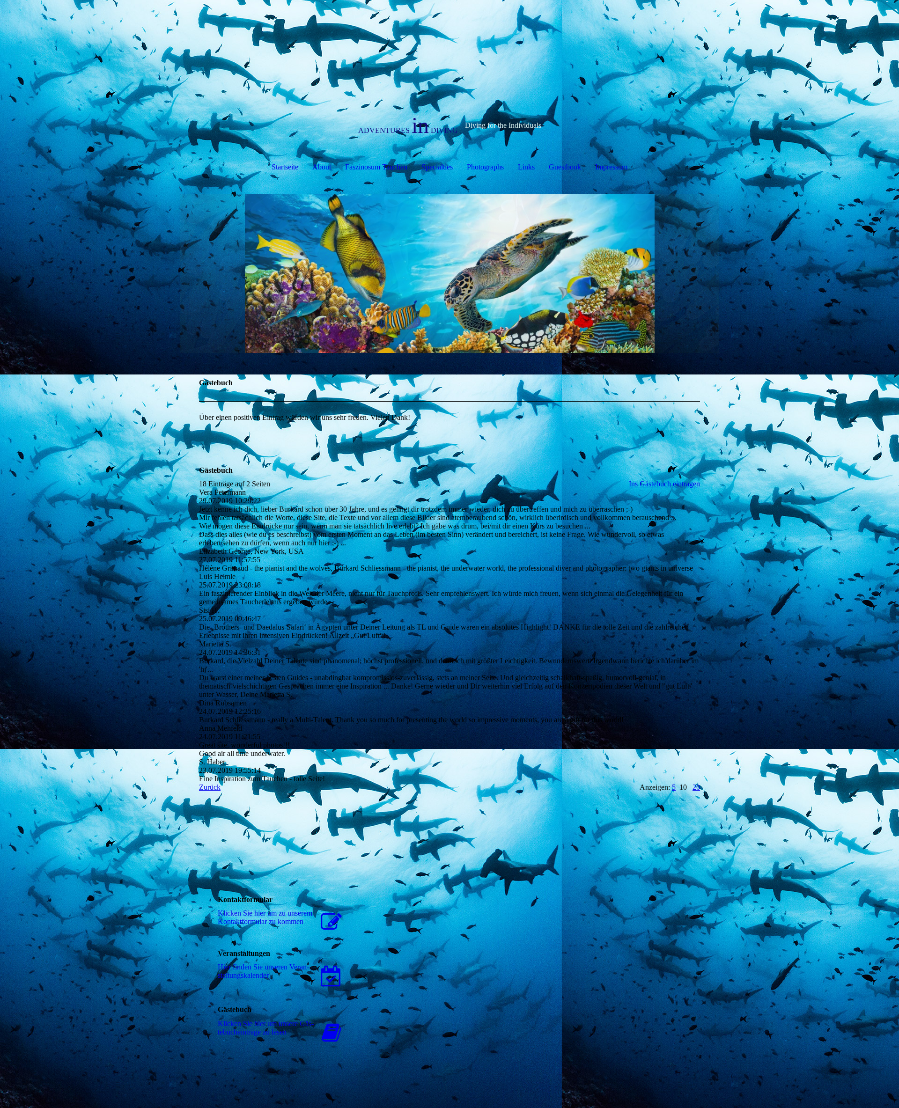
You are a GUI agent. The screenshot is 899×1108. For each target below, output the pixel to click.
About (321, 167)
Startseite (285, 167)
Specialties (437, 167)
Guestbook (565, 167)
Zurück (210, 787)
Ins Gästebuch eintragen (664, 484)
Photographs (485, 167)
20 (696, 787)
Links (526, 167)
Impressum (611, 167)
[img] (449, 273)
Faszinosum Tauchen (376, 167)
